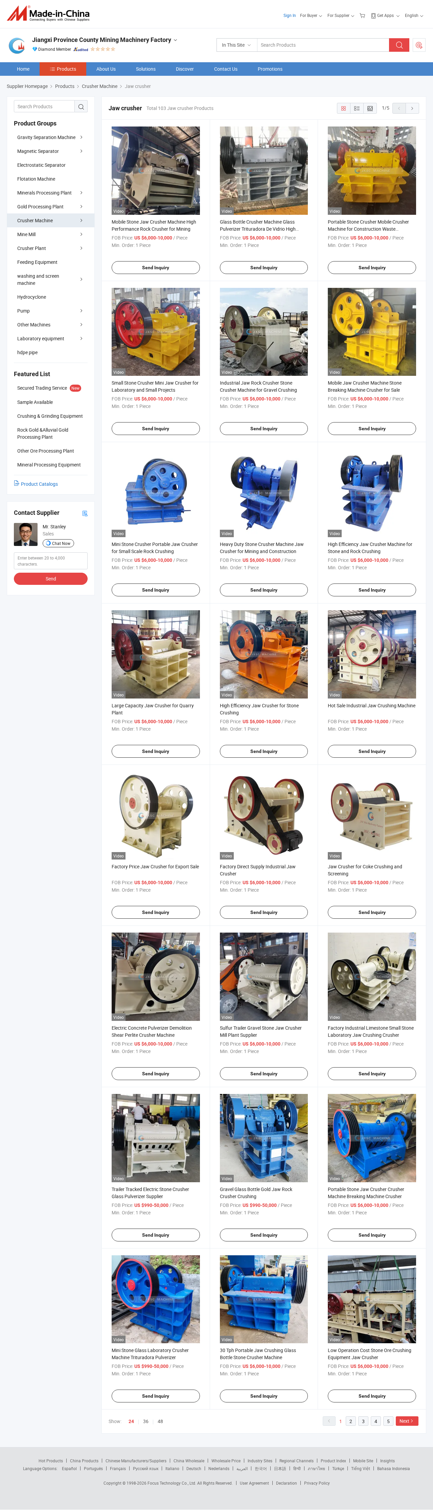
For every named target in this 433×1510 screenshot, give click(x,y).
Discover (185, 69)
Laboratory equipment (40, 338)
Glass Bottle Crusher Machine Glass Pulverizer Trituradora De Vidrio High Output (258, 229)
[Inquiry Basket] (363, 15)
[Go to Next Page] (412, 108)
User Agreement (254, 1483)
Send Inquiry (155, 267)
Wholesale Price (226, 1460)
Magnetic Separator (38, 151)
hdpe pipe (27, 352)
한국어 (261, 1468)
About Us (106, 69)
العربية (242, 1468)
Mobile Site (363, 1460)
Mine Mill (26, 234)
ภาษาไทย (316, 1468)
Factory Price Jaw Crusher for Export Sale (155, 866)
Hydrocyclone (31, 297)
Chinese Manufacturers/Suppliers (136, 1460)
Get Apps (385, 15)
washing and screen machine (38, 279)
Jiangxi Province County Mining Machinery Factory (101, 39)
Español (69, 1468)
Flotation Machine (36, 179)
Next (404, 1421)
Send (51, 578)
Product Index (333, 1460)
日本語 (280, 1468)
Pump (23, 310)
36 (146, 1421)
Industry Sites (260, 1460)
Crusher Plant (31, 248)
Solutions (146, 69)
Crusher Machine (35, 220)
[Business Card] (85, 513)
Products (66, 69)
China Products (84, 1460)
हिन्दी (297, 1468)
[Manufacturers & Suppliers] (50, 13)
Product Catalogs (39, 484)
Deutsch (193, 1468)
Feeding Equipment (37, 262)
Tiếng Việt (360, 1468)
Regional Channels (296, 1460)
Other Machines (33, 324)
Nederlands (218, 1468)
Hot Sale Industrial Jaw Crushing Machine (371, 705)
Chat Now (61, 543)
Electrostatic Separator (41, 165)
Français (118, 1468)
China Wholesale (189, 1460)
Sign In (289, 15)
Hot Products (51, 1460)
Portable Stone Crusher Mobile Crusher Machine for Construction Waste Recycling (368, 229)
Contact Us (225, 69)
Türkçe (338, 1468)
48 (160, 1421)
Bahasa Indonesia (393, 1468)
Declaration (286, 1483)
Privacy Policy (317, 1483)
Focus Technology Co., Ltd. (172, 1483)
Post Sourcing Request (419, 45)
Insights (387, 1460)
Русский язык (145, 1468)
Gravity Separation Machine (46, 137)
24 (131, 1421)
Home (23, 69)
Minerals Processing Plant (44, 192)
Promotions (270, 69)
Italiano (172, 1468)
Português (93, 1468)
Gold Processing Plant (40, 206)
